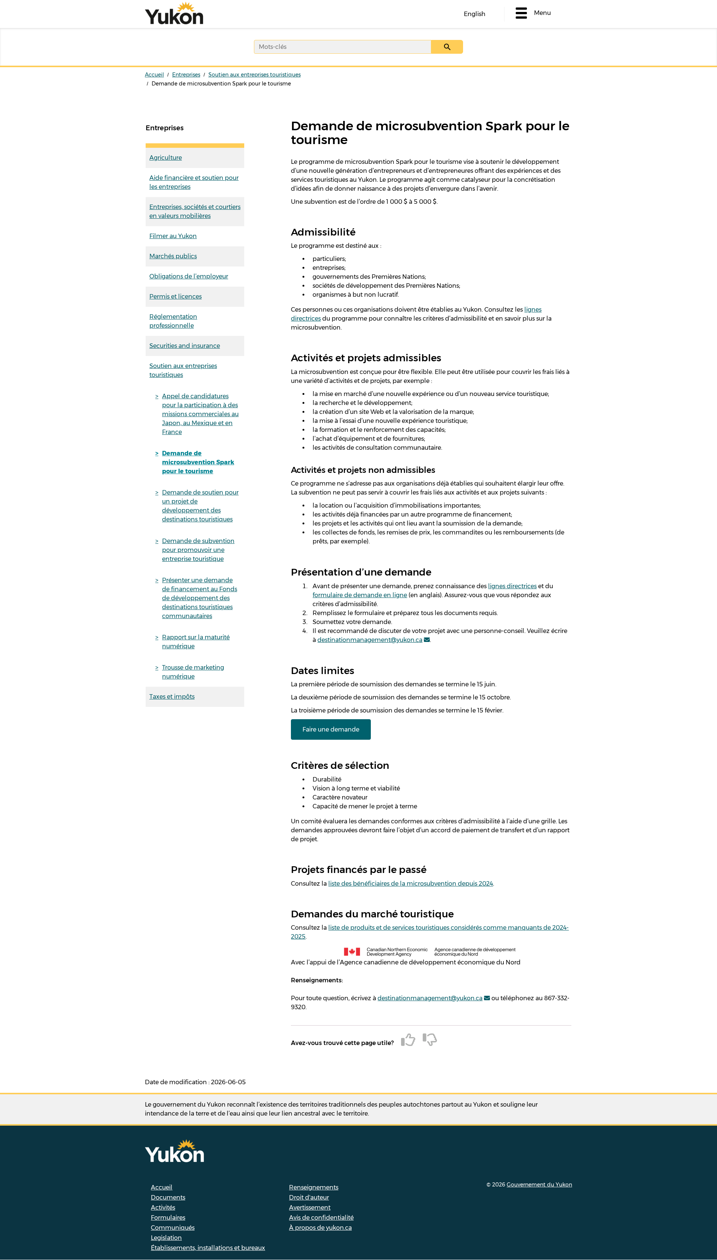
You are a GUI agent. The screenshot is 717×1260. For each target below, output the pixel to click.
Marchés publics (173, 256)
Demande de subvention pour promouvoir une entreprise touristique (198, 549)
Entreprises (186, 74)
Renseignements (313, 1187)
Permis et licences (175, 296)
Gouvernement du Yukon (539, 1184)
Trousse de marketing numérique (193, 672)
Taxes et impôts (172, 696)
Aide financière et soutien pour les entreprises (194, 182)
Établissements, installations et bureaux (208, 1247)
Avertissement (309, 1207)
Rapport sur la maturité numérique (196, 642)
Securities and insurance (184, 345)
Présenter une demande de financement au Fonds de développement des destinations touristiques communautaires (199, 598)
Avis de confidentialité (321, 1217)
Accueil (154, 74)
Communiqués (173, 1227)
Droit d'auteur (309, 1197)
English (474, 14)
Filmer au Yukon (173, 236)
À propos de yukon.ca (320, 1227)
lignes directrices (512, 586)
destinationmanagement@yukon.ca (369, 639)
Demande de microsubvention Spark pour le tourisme (198, 462)
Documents (168, 1197)
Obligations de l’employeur (188, 276)
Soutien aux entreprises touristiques (254, 74)
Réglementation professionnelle (173, 321)
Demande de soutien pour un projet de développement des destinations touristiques (200, 506)
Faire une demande (330, 729)
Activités (163, 1207)
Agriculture (165, 157)
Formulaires (168, 1217)
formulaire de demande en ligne (360, 595)
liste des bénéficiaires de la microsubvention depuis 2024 (410, 883)
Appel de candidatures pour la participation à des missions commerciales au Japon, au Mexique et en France (200, 414)
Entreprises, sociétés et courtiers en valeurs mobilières (194, 211)
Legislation (166, 1237)
